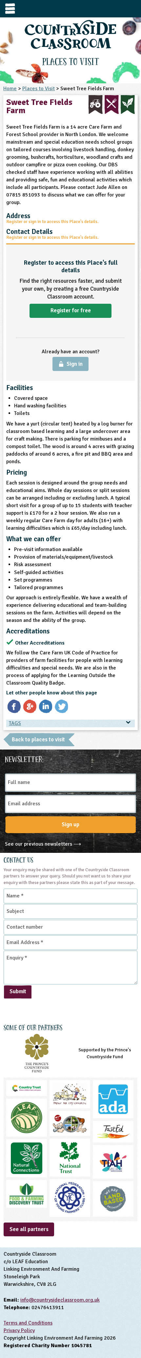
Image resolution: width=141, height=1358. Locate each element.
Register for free (70, 310)
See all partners (29, 1229)
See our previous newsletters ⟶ (43, 844)
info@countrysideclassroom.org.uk (60, 1300)
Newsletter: (24, 758)
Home (10, 88)
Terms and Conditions (28, 1323)
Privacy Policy (19, 1330)
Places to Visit (38, 88)
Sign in (75, 363)
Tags (15, 723)
